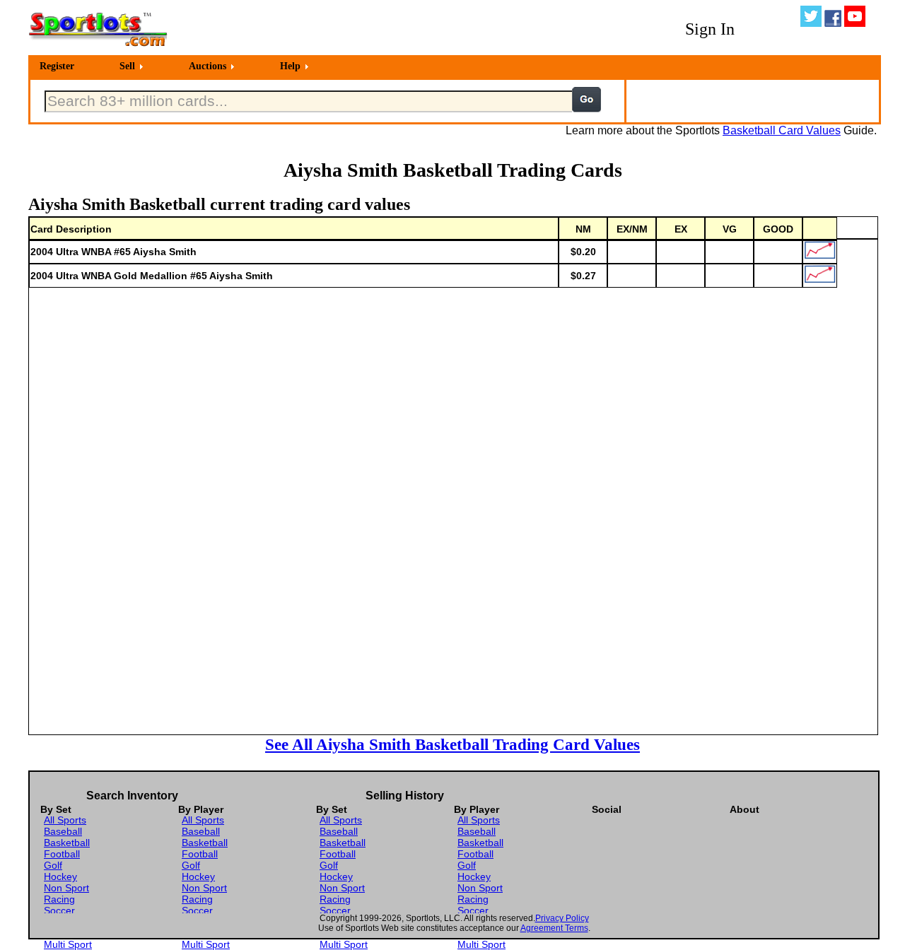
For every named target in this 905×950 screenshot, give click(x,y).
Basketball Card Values (782, 130)
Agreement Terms (554, 928)
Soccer (59, 910)
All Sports (65, 820)
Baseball (63, 831)
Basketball (67, 842)
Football (62, 854)
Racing (59, 899)
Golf (53, 865)
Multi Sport (68, 944)
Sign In (710, 29)
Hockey (60, 876)
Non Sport (66, 887)
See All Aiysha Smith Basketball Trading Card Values (452, 744)
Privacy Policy (562, 918)
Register (57, 66)
